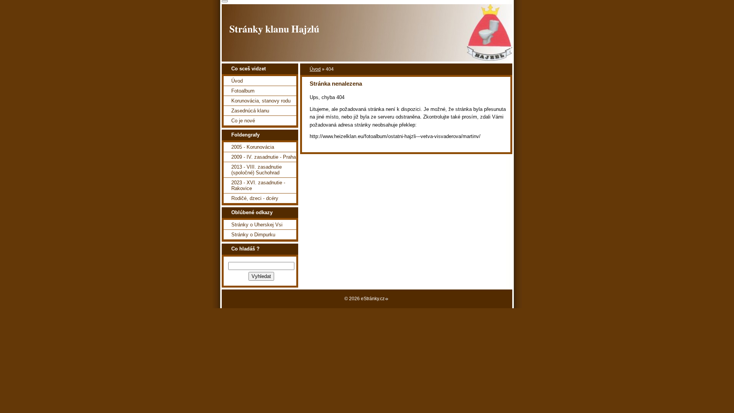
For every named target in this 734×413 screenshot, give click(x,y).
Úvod (315, 69)
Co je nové (243, 121)
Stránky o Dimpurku (253, 234)
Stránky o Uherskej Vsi (257, 225)
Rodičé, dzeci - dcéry (254, 198)
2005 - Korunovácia (252, 147)
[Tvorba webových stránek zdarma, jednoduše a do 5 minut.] (387, 299)
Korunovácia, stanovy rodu (261, 101)
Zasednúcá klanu (250, 111)
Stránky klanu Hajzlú (274, 28)
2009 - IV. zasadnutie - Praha (263, 157)
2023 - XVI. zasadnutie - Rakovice (258, 185)
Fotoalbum (243, 91)
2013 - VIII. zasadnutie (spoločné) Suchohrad (256, 170)
